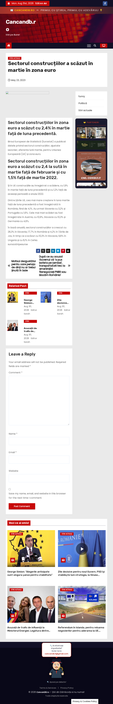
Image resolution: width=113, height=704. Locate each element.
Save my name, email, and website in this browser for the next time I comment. (37, 495)
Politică (82, 103)
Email (13, 452)
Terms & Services (48, 687)
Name (13, 433)
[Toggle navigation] (89, 45)
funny (81, 96)
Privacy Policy (66, 687)
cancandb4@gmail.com (56, 653)
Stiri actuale (14, 58)
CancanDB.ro (42, 692)
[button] (95, 45)
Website (13, 471)
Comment (15, 372)
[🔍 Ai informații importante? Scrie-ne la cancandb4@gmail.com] (56, 667)
